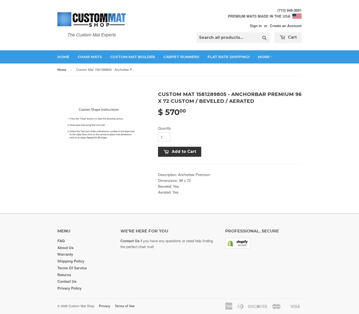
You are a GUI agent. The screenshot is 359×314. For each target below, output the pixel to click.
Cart (292, 37)
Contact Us (66, 281)
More (264, 56)
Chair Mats (90, 56)
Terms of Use (125, 306)
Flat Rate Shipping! (229, 56)
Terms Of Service (72, 268)
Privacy (104, 306)
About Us (65, 247)
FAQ (61, 240)
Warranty (65, 254)
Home (63, 56)
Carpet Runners (181, 56)
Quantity (164, 128)
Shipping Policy (70, 261)
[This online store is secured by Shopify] (237, 247)
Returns (64, 274)
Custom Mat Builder (132, 56)
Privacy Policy (69, 288)
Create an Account (286, 25)
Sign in (256, 25)
